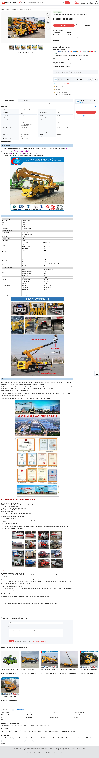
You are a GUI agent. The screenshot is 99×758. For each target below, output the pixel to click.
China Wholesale (44, 748)
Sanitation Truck (28, 712)
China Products (23, 748)
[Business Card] (95, 106)
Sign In (55, 94)
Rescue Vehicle (53, 712)
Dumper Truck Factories (43, 737)
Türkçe (76, 749)
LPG (2, 717)
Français (32, 749)
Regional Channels (65, 748)
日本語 (64, 749)
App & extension (81, 7)
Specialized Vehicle (15, 9)
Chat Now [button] (87, 25)
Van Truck (76, 717)
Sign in (96, 3)
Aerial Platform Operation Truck (35, 731)
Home (2, 9)
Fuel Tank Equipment (78, 714)
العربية (57, 749)
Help (74, 7)
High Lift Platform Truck (63, 737)
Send (12, 641)
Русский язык (37, 749)
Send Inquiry (64, 25)
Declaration (63, 752)
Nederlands (52, 749)
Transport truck (4, 712)
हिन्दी (67, 749)
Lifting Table (23, 731)
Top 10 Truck (21, 741)
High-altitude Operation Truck (25, 9)
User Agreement (57, 752)
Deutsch (47, 749)
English (18, 749)
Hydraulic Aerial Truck (75, 737)
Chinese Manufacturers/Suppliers (33, 748)
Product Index (72, 748)
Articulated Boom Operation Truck (52, 731)
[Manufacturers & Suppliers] (8, 2)
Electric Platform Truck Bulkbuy (40, 741)
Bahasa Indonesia (87, 749)
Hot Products (16, 748)
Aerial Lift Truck (86, 737)
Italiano (42, 749)
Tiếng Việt (80, 749)
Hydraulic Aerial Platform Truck (8, 741)
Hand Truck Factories (18, 737)
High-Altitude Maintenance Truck (69, 731)
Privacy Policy (69, 752)
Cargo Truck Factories (30, 737)
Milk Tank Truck (28, 714)
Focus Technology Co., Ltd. (41, 752)
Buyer (67, 7)
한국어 (60, 749)
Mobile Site (79, 748)
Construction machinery (79, 712)
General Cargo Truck (6, 731)
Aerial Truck (53, 737)
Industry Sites (58, 748)
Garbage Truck (28, 717)
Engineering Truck (53, 717)
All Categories (6, 7)
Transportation (8, 9)
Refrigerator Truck (5, 714)
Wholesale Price (51, 748)
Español (22, 749)
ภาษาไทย (71, 749)
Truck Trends (29, 741)
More (2, 743)
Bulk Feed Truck (53, 714)
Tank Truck (16, 731)
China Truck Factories (6, 737)
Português (27, 749)
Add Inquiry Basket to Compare (26, 52)
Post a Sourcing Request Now (39, 641)
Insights (83, 748)
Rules (97, 7)
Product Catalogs (20, 709)
